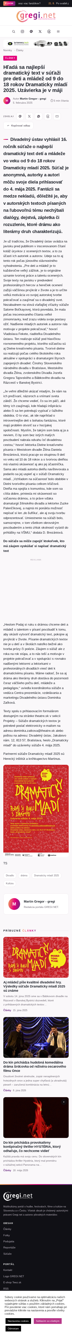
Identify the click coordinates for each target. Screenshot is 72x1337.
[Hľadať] (13, 31)
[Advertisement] (36, 589)
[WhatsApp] (38, 116)
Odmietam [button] (13, 1328)
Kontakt (7, 1269)
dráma (24, 875)
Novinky (7, 50)
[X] (29, 116)
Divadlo (10, 875)
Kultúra (9, 883)
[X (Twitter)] (40, 31)
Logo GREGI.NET (13, 1276)
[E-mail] (57, 116)
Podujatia (8, 1241)
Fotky (6, 1235)
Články (19, 50)
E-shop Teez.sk (12, 1282)
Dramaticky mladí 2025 (46, 875)
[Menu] (58, 31)
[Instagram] (22, 31)
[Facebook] (31, 31)
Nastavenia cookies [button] (18, 1321)
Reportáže (9, 1247)
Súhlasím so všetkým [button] (47, 1321)
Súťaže (7, 1253)
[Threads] (48, 31)
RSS (5, 1288)
